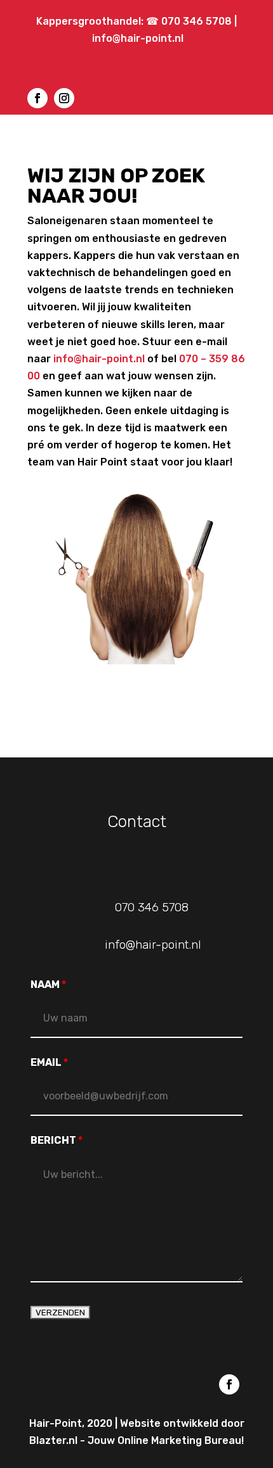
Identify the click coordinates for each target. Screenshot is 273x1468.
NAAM (48, 984)
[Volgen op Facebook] (37, 98)
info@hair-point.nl (137, 38)
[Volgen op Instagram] (64, 98)
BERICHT (56, 1140)
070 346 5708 (197, 21)
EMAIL (49, 1062)
